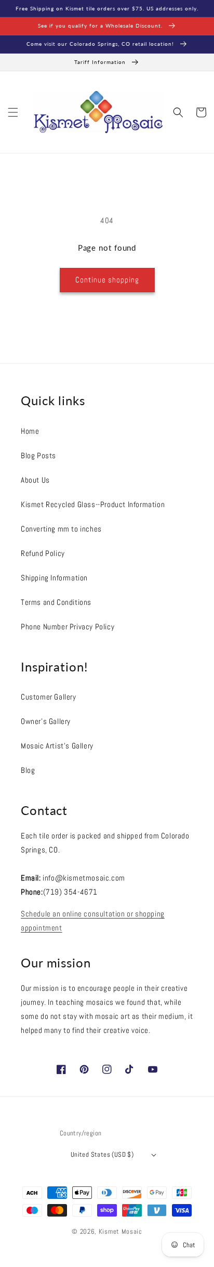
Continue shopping (107, 280)
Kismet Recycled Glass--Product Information (93, 504)
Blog (28, 770)
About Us (35, 480)
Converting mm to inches (61, 529)
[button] (13, 112)
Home (30, 431)
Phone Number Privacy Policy (67, 626)
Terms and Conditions (56, 602)
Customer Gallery (48, 697)
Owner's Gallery (46, 721)
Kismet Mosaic (120, 1231)
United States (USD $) (102, 1154)
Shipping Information (54, 578)
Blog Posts (38, 455)
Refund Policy (43, 553)
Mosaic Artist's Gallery (57, 746)
